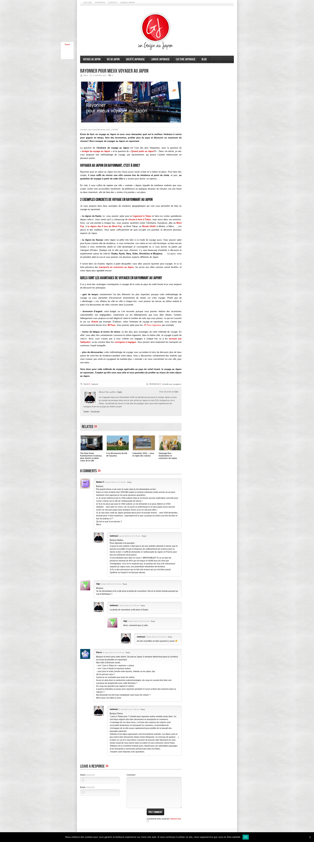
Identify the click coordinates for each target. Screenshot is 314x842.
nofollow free (175, 819)
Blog (204, 59)
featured (94, 384)
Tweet (67, 44)
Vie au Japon (113, 59)
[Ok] (310, 837)
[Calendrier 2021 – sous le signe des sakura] (143, 451)
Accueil (87, 2)
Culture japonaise (185, 59)
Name (87, 775)
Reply (129, 482)
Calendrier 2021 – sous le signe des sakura (143, 454)
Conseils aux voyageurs (171, 384)
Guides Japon (127, 2)
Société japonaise (135, 59)
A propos (100, 2)
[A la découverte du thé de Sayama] (117, 451)
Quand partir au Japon (142, 151)
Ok (245, 837)
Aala (119, 392)
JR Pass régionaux (152, 325)
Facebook (95, 412)
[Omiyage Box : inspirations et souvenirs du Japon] (170, 451)
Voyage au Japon (92, 59)
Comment (131, 775)
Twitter (86, 412)
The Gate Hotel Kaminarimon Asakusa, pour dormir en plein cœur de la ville (91, 457)
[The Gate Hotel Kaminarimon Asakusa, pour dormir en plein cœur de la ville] (91, 451)
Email (87, 787)
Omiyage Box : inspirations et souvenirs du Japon (168, 455)
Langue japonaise (160, 59)
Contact (112, 2)
